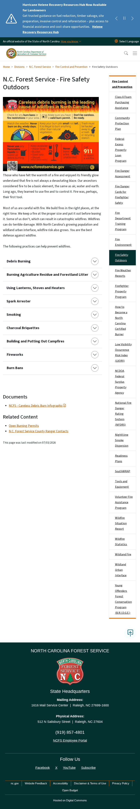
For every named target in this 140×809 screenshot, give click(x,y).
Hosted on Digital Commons (70, 800)
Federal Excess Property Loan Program (120, 150)
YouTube (69, 768)
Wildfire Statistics (121, 541)
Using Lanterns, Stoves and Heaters (36, 288)
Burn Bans (15, 368)
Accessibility (60, 783)
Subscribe (88, 768)
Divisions (19, 67)
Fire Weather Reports (123, 273)
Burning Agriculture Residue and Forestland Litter (47, 274)
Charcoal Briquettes (23, 328)
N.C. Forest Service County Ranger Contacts (38, 431)
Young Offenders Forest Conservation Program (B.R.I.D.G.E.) (123, 599)
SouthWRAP (122, 471)
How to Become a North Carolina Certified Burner (121, 320)
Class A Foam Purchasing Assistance (123, 102)
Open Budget (70, 790)
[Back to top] (130, 633)
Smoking (14, 314)
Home (6, 67)
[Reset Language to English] (116, 41)
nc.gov (15, 783)
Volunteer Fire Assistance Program (124, 502)
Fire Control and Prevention (71, 67)
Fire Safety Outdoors (121, 257)
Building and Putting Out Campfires (35, 341)
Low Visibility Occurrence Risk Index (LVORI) (123, 352)
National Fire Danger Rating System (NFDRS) (123, 414)
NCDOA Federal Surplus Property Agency (120, 382)
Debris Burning (19, 261)
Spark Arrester (19, 301)
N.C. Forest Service (40, 67)
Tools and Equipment (122, 484)
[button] (123, 53)
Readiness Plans (121, 458)
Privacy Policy (120, 783)
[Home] (26, 49)
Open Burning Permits (24, 425)
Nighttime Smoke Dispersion (121, 440)
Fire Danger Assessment (122, 173)
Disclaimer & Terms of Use (90, 783)
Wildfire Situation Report (121, 523)
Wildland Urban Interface (121, 569)
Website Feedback (36, 783)
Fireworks (15, 354)
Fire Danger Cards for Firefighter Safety (122, 194)
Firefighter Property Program (122, 291)
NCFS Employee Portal (70, 740)
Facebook (42, 768)
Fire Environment (123, 242)
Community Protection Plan (122, 123)
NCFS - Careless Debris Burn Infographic (36, 405)
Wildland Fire (123, 554)
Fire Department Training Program (123, 221)
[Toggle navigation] (135, 53)
